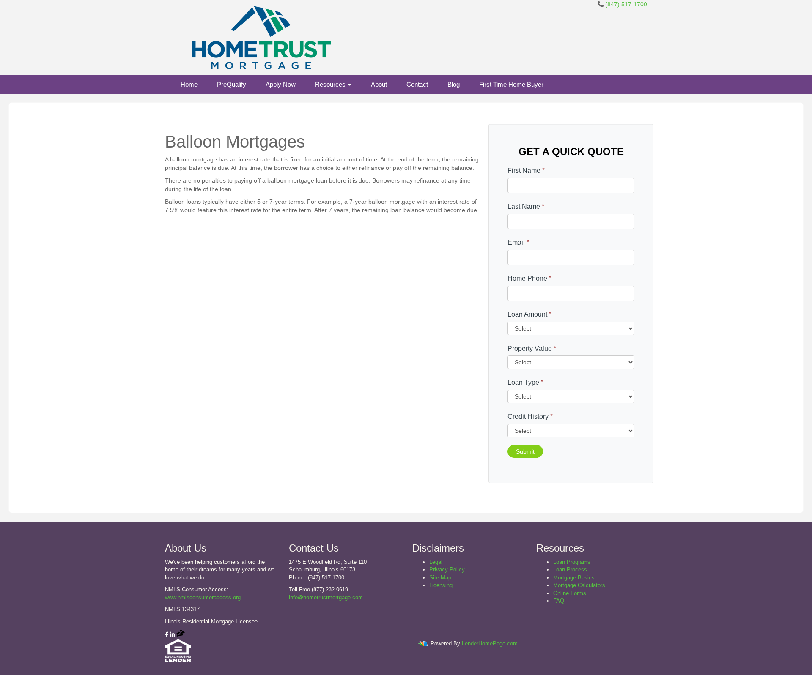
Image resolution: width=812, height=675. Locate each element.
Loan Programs (571, 562)
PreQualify (231, 84)
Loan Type (525, 382)
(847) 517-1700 (626, 4)
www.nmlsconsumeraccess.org (203, 597)
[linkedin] (172, 634)
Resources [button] (331, 84)
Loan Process (570, 569)
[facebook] (166, 634)
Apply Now (281, 84)
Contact (417, 84)
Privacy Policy (447, 569)
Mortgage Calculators (579, 585)
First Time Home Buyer (511, 84)
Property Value (532, 348)
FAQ (558, 601)
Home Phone (529, 278)
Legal (435, 562)
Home (189, 84)
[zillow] (180, 634)
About (379, 84)
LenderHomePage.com (490, 643)
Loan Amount (529, 314)
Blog (453, 84)
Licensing (441, 585)
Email (518, 242)
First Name (526, 170)
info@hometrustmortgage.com (326, 597)
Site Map (440, 577)
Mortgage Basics (574, 577)
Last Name (526, 206)
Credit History (530, 416)
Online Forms (569, 593)
